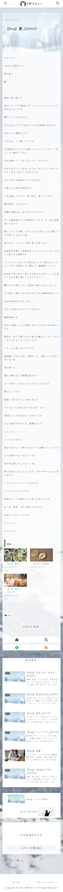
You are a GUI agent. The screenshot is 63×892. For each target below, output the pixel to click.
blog (9, 615)
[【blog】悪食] (15, 555)
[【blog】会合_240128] (15, 580)
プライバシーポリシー (46, 882)
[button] (56, 544)
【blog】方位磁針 (40, 563)
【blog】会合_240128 (12, 590)
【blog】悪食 (12, 563)
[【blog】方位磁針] (41, 555)
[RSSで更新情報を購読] (46, 647)
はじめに (16, 882)
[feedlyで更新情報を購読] (16, 647)
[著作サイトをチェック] (16, 640)
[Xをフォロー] (46, 640)
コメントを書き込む (31, 848)
